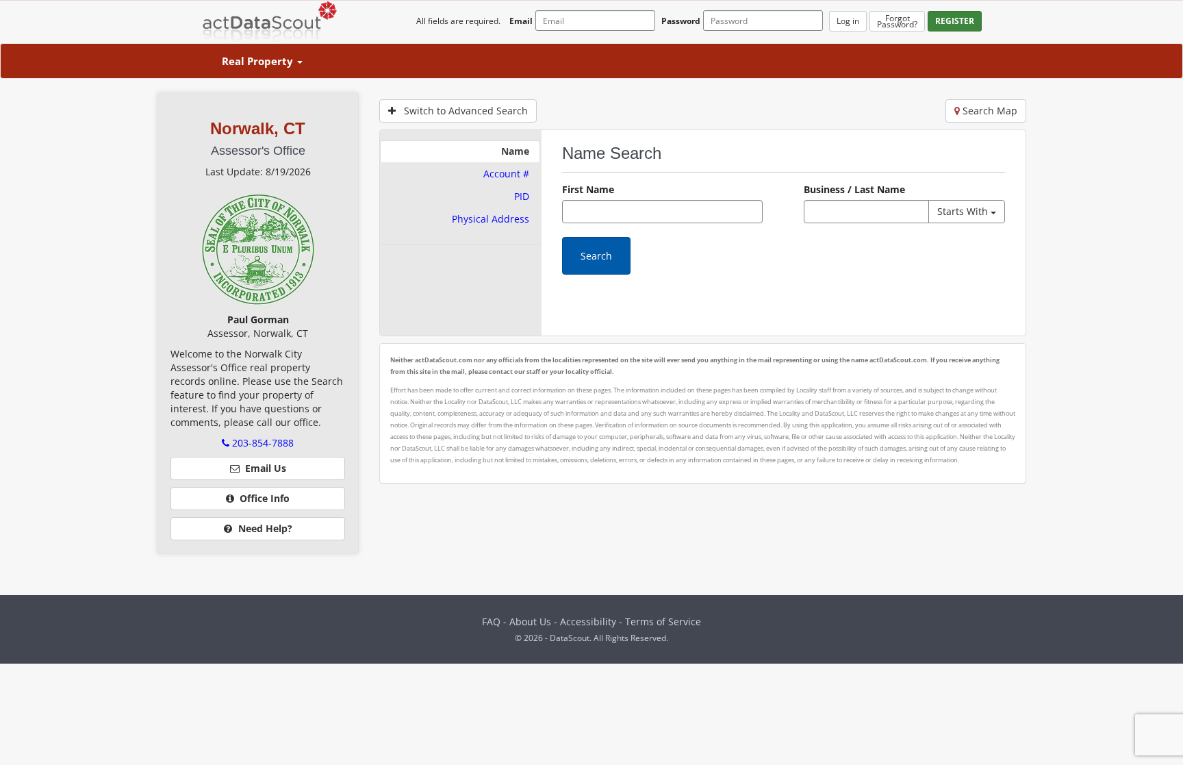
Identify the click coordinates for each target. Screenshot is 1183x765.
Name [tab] (515, 151)
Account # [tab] (506, 173)
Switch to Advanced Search (462, 110)
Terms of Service (663, 621)
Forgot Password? (897, 21)
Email (521, 21)
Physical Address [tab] (490, 218)
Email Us (263, 468)
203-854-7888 (261, 442)
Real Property (259, 61)
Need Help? (264, 528)
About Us (530, 621)
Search (596, 255)
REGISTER (954, 21)
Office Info (262, 498)
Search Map (988, 110)
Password (680, 21)
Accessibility (589, 621)
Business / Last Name (854, 189)
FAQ (491, 621)
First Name (588, 189)
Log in (848, 21)
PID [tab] (521, 196)
